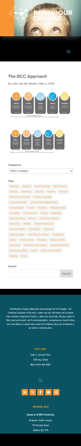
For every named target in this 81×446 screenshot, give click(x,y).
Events (32, 218)
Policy (13, 239)
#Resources (59, 186)
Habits (26, 223)
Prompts (41, 239)
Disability (15, 213)
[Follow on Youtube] (48, 392)
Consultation (17, 207)
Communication (18, 202)
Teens (34, 250)
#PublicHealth (42, 186)
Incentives (34, 229)
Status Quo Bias (18, 250)
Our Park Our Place (38, 234)
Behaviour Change (20, 197)
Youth (24, 256)
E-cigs (44, 213)
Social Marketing (60, 245)
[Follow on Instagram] (56, 392)
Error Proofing (17, 218)
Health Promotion (43, 223)
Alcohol (39, 191)
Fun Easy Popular (49, 218)
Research (15, 245)
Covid (30, 207)
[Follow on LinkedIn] (25, 392)
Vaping (13, 256)
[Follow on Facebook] (40, 392)
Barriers (63, 191)
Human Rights (17, 229)
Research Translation (35, 245)
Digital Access (57, 207)
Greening (15, 223)
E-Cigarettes (30, 213)
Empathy (56, 213)
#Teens (13, 191)
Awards (51, 191)
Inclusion (48, 229)
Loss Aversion (17, 234)
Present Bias (27, 239)
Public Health (57, 239)
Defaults (42, 207)
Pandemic (58, 234)
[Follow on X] (32, 392)
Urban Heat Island (51, 250)
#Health (14, 186)
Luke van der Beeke (24, 83)
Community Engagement (43, 202)
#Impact (26, 186)
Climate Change (42, 197)
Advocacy (26, 191)
